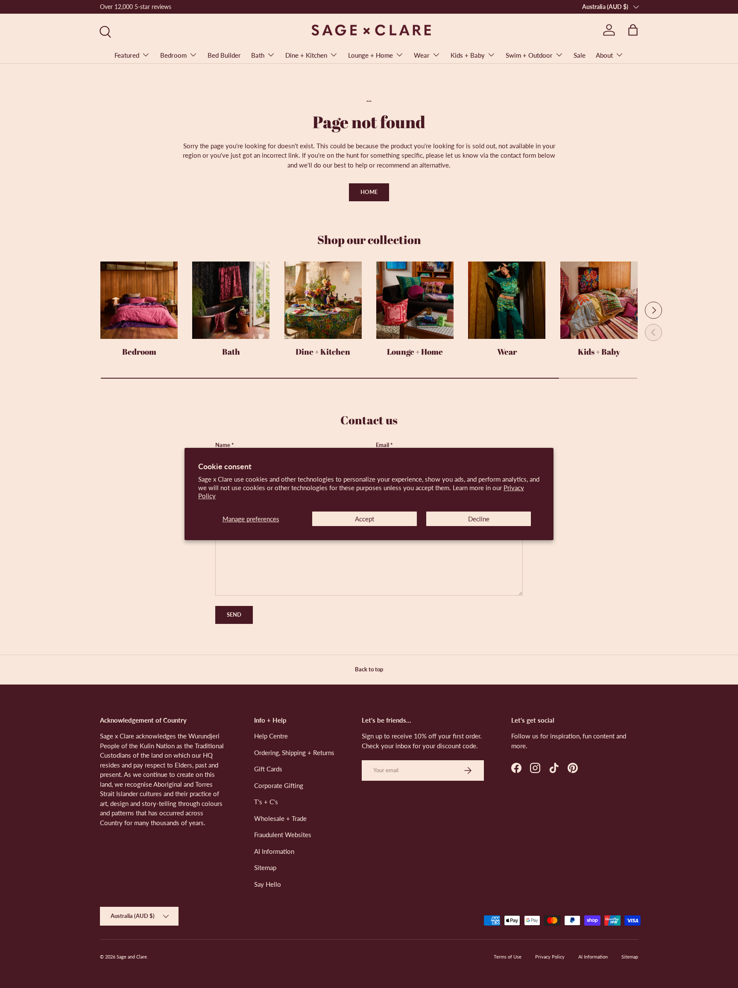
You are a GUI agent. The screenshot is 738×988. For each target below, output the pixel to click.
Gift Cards (268, 769)
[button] (633, 30)
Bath (257, 55)
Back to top (369, 669)
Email (382, 444)
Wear (422, 55)
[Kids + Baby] (599, 300)
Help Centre (271, 736)
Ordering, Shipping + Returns (294, 752)
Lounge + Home (370, 55)
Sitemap (265, 867)
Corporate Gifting (278, 785)
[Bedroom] (139, 300)
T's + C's (266, 802)
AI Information (274, 851)
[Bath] (230, 300)
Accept (364, 519)
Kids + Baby (468, 55)
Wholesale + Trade (280, 818)
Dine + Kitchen (306, 55)
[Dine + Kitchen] (323, 300)
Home (369, 191)
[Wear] (506, 300)
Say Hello (267, 884)
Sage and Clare (132, 956)
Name (222, 444)
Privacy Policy (550, 956)
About (604, 55)
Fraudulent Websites (282, 834)
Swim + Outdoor (529, 55)
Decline (478, 519)
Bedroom (173, 55)
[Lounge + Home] (415, 300)
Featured (126, 55)
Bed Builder (224, 55)
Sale (580, 55)
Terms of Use (507, 956)
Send (234, 614)
